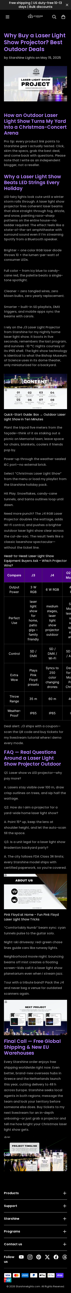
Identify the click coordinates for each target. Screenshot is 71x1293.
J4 (52, 575)
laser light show (49, 968)
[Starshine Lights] (35, 17)
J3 (33, 575)
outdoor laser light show (23, 530)
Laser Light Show (47, 473)
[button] (63, 16)
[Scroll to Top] (64, 1270)
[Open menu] (7, 17)
